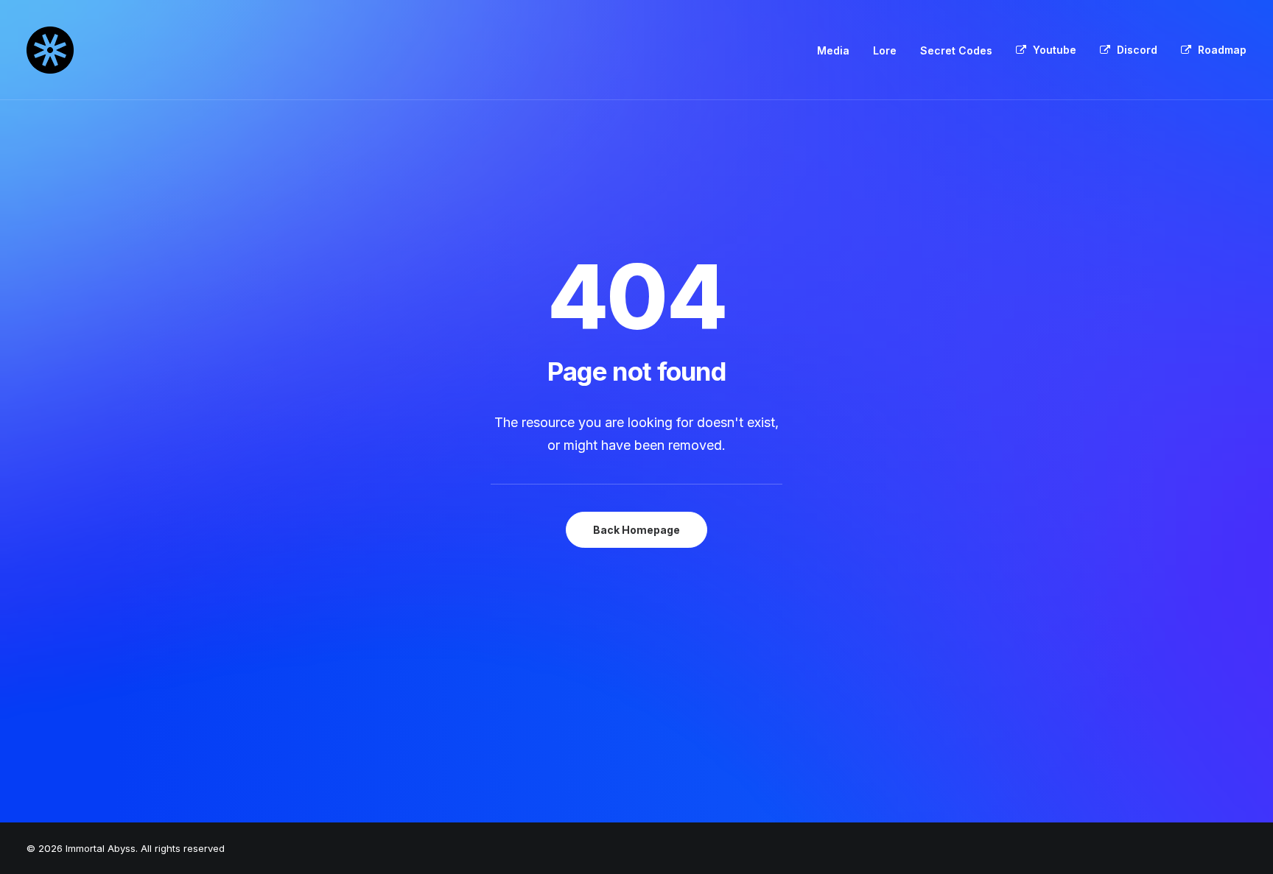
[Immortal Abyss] (50, 50)
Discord (1137, 49)
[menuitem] (838, 51)
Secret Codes (956, 50)
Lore (885, 50)
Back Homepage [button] (636, 530)
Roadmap (1222, 49)
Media (833, 50)
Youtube (1054, 49)
